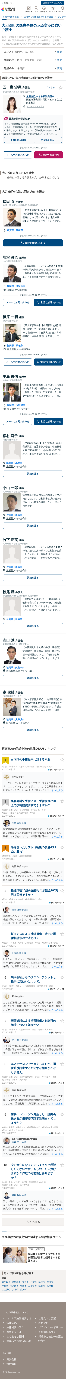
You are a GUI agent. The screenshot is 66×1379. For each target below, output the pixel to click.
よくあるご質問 (15, 1336)
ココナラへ (9, 3)
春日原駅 (12, 408)
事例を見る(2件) (18, 140)
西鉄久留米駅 (13, 671)
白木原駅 (11, 723)
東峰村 (50, 1286)
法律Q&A (12, 1322)
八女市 (33, 1282)
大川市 (50, 1282)
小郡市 (18, 463)
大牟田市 (6, 1282)
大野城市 (20, 405)
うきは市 (14, 1286)
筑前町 (42, 1286)
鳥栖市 (19, 230)
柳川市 (25, 1282)
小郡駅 (10, 466)
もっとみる (33, 1221)
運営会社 (11, 1359)
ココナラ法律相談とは (19, 1318)
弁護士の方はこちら (52, 2)
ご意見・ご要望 (47, 1318)
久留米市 (20, 286)
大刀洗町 (31, 96)
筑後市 (19, 345)
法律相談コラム (15, 1327)
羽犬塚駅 (12, 349)
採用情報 (11, 1363)
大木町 (15, 1289)
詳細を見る (33, 473)
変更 (59, 51)
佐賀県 (10, 230)
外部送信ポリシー (48, 1332)
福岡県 (10, 286)
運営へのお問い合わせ (19, 1341)
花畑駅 (11, 289)
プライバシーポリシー (51, 1327)
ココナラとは (14, 1332)
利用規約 (43, 1322)
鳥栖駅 (10, 518)
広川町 (23, 1289)
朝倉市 (23, 1286)
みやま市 (32, 1286)
